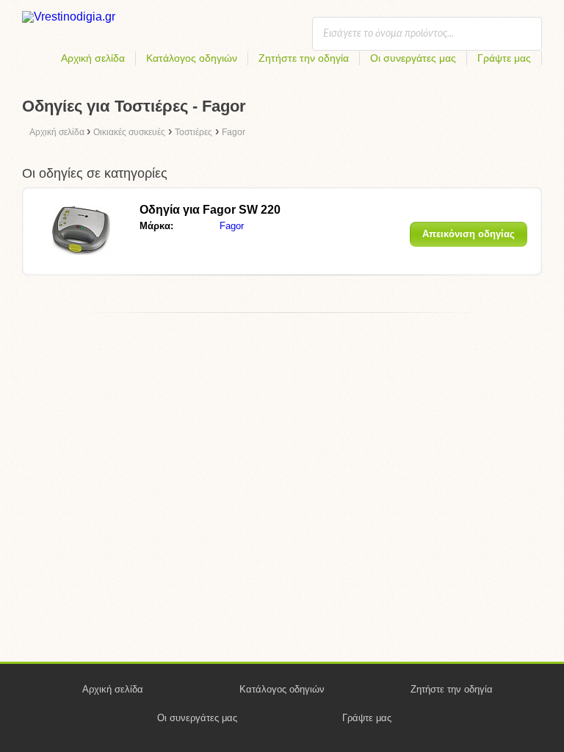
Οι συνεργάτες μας (413, 58)
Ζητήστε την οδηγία (303, 58)
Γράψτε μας (504, 58)
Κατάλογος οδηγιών (191, 58)
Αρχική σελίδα (93, 58)
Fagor (232, 225)
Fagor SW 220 (210, 209)
